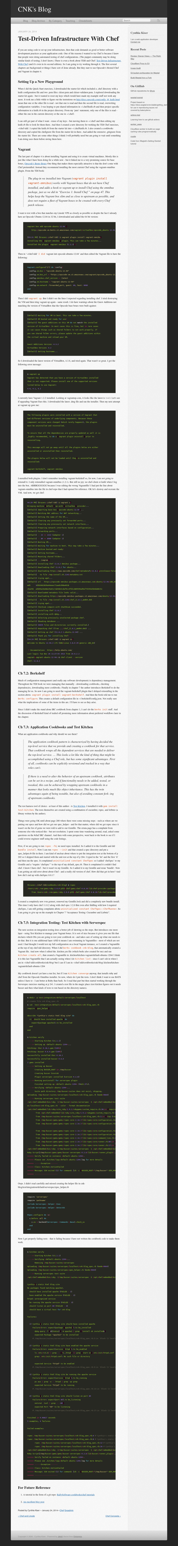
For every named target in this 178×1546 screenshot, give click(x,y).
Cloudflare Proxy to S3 (140, 63)
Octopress (77, 1536)
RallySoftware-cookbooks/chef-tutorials (76, 1494)
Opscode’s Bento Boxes (35, 163)
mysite (133, 136)
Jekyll (60, 1536)
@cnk (152, 90)
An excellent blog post (33, 1501)
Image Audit (136, 68)
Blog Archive (38, 20)
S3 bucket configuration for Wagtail (145, 72)
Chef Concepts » (113, 1515)
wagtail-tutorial (137, 97)
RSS (158, 20)
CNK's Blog (34, 8)
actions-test (135, 115)
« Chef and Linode (26, 1515)
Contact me (135, 41)
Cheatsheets (85, 20)
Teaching (70, 20)
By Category (55, 20)
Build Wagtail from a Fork (141, 77)
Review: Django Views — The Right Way (146, 57)
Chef (62, 1510)
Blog (25, 20)
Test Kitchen (79, 806)
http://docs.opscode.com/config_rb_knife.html (98, 99)
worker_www (136, 124)
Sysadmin (69, 1510)
